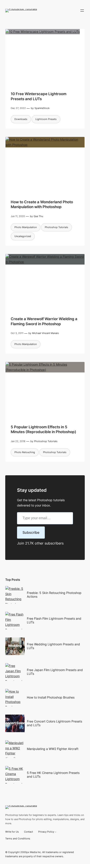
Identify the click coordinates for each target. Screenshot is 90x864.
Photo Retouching (24, 452)
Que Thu (38, 216)
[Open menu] (82, 10)
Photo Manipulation (25, 227)
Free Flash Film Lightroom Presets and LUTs (54, 620)
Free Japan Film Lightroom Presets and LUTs (55, 671)
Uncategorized (22, 236)
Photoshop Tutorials (56, 227)
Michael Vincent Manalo (45, 333)
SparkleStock (42, 108)
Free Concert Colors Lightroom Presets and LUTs (54, 723)
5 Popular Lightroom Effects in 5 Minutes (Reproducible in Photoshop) (43, 429)
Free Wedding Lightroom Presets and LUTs (53, 646)
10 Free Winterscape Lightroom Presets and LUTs (38, 96)
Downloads (20, 119)
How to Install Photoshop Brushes (50, 697)
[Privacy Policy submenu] (55, 832)
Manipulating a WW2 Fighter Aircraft (52, 749)
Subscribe (30, 532)
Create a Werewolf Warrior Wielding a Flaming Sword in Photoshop (44, 321)
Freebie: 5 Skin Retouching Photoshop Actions (54, 594)
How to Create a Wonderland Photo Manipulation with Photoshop (42, 204)
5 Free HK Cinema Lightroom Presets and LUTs (53, 774)
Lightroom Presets (46, 119)
